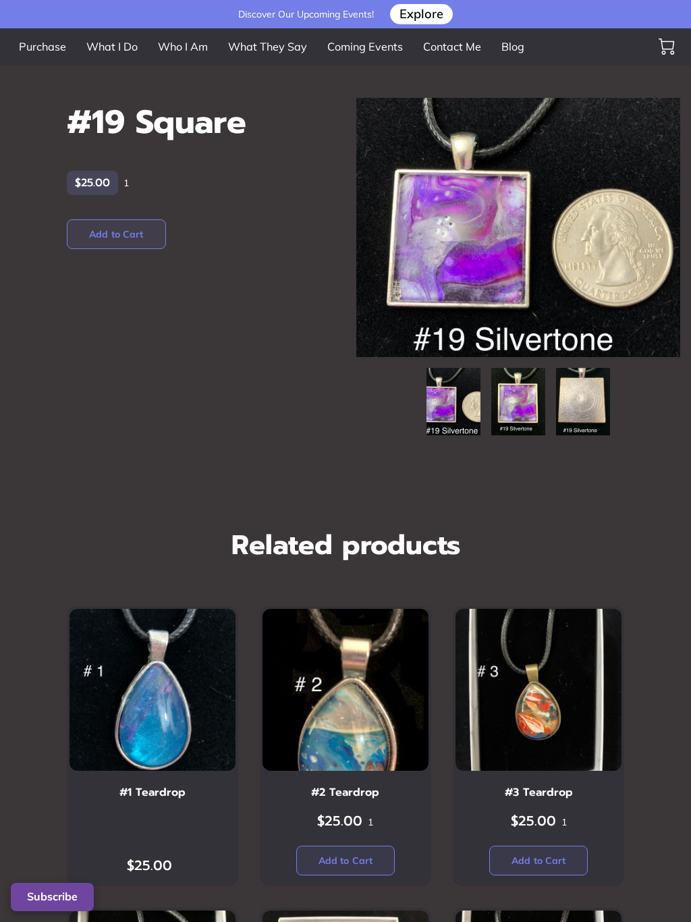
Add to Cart (116, 234)
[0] (667, 46)
